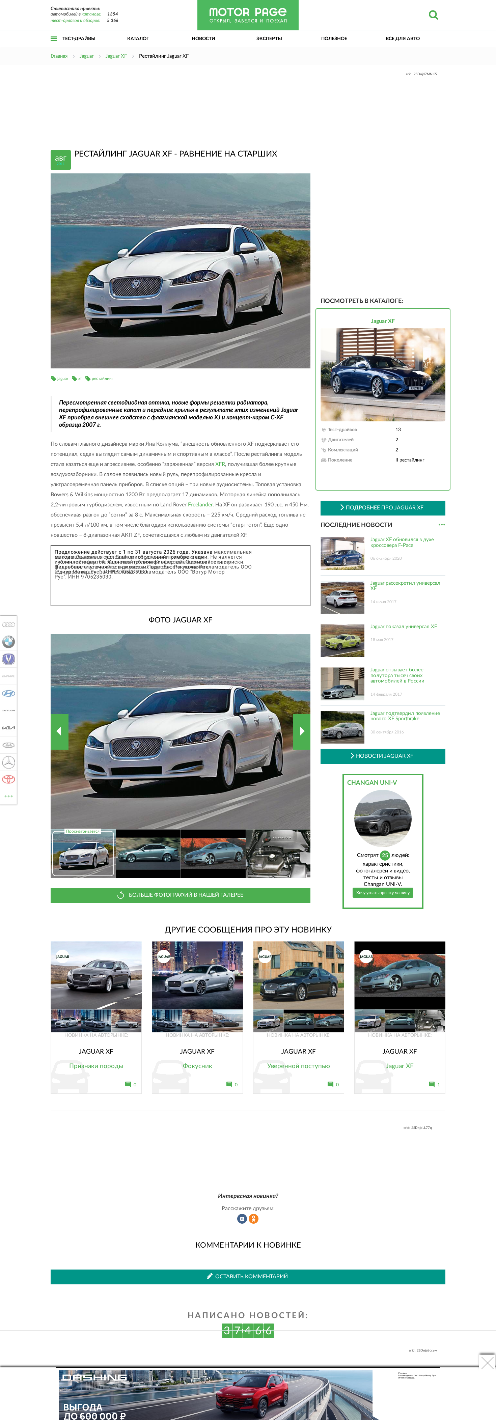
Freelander (200, 504)
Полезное (334, 38)
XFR (220, 464)
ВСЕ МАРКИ (8, 794)
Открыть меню (54, 46)
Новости (203, 38)
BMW (6, 641)
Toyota (6, 779)
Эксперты (269, 38)
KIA (6, 727)
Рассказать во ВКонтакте (242, 1219)
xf (80, 379)
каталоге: (91, 14)
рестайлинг (102, 379)
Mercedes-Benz (6, 762)
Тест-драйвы (78, 38)
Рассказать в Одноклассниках (254, 1219)
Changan (6, 658)
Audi (6, 624)
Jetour (6, 710)
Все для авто (403, 38)
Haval (6, 676)
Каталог (138, 38)
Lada (6, 744)
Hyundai (6, 693)
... (441, 524)
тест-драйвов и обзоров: (75, 21)
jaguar (62, 379)
